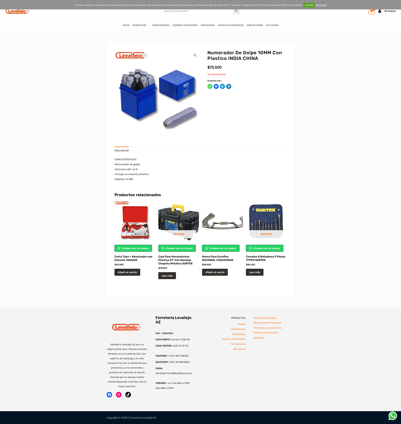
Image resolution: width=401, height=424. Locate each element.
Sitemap (258, 337)
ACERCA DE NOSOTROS (231, 25)
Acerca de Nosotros (234, 338)
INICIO (126, 25)
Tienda (241, 324)
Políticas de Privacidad (267, 322)
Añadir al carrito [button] (127, 272)
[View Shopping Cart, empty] (371, 11)
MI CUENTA (272, 25)
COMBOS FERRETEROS (185, 25)
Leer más (167, 275)
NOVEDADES (208, 25)
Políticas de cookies (291, 5)
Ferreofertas (238, 329)
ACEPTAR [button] (309, 5)
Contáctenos (238, 343)
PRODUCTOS (139, 25)
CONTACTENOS (255, 25)
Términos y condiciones (267, 327)
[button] (195, 55)
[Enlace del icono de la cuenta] (379, 11)
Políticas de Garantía (265, 332)
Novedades (239, 334)
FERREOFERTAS (160, 25)
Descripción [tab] (122, 150)
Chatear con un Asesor (135, 248)
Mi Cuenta (240, 348)
